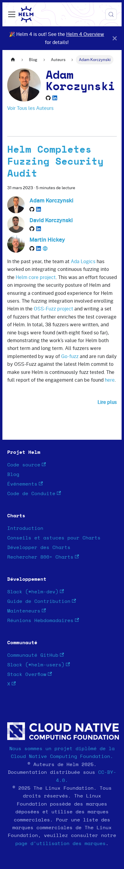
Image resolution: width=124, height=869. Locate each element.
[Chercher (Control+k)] (111, 14)
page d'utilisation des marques (60, 843)
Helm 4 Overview (85, 34)
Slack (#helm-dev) (32, 591)
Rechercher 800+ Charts (40, 557)
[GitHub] (48, 97)
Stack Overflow (26, 674)
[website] (45, 248)
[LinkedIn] (54, 97)
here (110, 380)
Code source (23, 464)
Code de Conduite (31, 493)
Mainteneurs (23, 611)
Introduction (25, 528)
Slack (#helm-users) (35, 664)
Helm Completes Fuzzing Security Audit (55, 161)
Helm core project (36, 277)
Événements (22, 484)
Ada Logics (83, 261)
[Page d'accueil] (13, 59)
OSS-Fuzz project (53, 309)
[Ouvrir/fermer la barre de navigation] (11, 14)
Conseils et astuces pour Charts (54, 538)
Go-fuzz (70, 356)
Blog (13, 474)
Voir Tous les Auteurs (30, 108)
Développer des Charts (38, 547)
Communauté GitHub (32, 655)
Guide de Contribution (38, 601)
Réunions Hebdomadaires (40, 620)
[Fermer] (115, 38)
